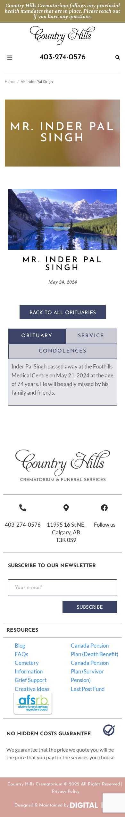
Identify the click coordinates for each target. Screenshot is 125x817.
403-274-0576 (23, 524)
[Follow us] (104, 507)
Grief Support (30, 680)
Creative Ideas (32, 689)
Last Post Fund (88, 689)
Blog (20, 645)
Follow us (104, 524)
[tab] (36, 336)
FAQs (21, 654)
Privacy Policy (65, 791)
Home (10, 82)
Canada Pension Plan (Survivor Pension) (90, 671)
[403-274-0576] (22, 507)
